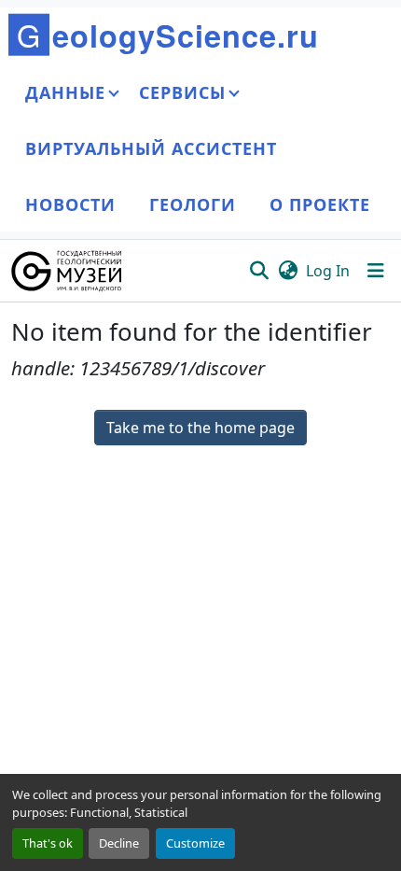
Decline (119, 843)
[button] (67, 270)
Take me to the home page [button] (200, 427)
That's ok (47, 843)
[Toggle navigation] (376, 270)
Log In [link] (328, 270)
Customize (195, 843)
